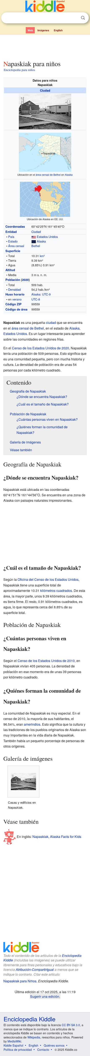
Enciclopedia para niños (19, 70)
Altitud (10, 270)
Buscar (83, 18)
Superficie (12, 251)
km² (42, 256)
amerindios (32, 724)
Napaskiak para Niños (19, 981)
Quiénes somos (54, 1045)
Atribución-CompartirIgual (35, 969)
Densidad (14, 289)
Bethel (35, 246)
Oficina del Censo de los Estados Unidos (48, 579)
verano (17, 299)
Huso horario (14, 294)
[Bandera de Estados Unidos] (33, 236)
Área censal (16, 246)
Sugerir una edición (44, 996)
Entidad (11, 232)
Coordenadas (15, 226)
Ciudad (45, 90)
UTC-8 (35, 299)
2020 (25, 280)
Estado (13, 241)
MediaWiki (14, 1041)
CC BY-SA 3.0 (71, 1025)
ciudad (51, 322)
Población (12, 280)
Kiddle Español (13, 1045)
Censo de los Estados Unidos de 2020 (40, 348)
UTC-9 (46, 294)
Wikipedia (33, 1037)
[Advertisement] (45, 46)
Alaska (69, 174)
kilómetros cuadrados (56, 590)
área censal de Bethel (48, 174)
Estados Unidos (47, 236)
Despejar (74, 17)
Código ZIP (13, 304)
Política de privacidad (18, 1049)
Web (30, 30)
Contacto (43, 1049)
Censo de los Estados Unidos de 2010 (46, 660)
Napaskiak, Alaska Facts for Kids (56, 836)
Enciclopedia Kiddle (29, 1018)
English (58, 30)
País (11, 236)
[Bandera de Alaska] (33, 241)
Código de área (16, 309)
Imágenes (43, 30)
